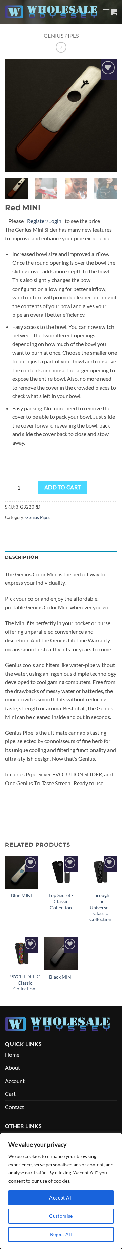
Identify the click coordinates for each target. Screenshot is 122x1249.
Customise (61, 1216)
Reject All (61, 1234)
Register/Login (44, 221)
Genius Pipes (61, 35)
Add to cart (62, 487)
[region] (61, 1191)
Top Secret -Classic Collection (60, 901)
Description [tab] (21, 557)
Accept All (61, 1198)
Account (15, 1080)
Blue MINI (21, 895)
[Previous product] (61, 47)
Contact (14, 1107)
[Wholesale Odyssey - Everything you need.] (51, 11)
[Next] (106, 115)
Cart (10, 1093)
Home (12, 1054)
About (12, 1067)
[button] (106, 11)
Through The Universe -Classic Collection (100, 907)
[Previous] (16, 115)
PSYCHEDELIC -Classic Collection (24, 982)
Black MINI (61, 977)
